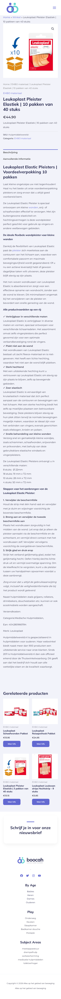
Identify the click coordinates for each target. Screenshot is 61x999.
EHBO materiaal (19, 84)
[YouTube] (39, 875)
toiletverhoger (30, 963)
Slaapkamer (30, 925)
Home (6, 17)
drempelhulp (30, 952)
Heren (30, 895)
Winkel (17, 17)
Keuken (31, 922)
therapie (30, 933)
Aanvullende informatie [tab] (16, 159)
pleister (16, 250)
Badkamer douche (30, 929)
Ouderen (30, 902)
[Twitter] (27, 875)
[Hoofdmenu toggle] (54, 7)
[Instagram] (33, 875)
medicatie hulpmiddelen (30, 959)
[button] (53, 29)
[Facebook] (21, 875)
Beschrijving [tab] (10, 152)
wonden (33, 207)
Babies (30, 891)
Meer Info (12, 744)
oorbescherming (30, 956)
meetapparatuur (30, 949)
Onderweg (30, 918)
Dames (30, 899)
